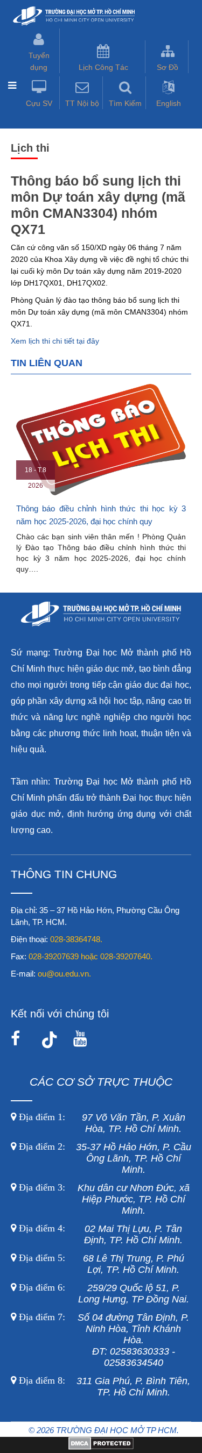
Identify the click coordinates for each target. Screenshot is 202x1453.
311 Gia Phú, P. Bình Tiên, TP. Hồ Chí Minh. (104, 1387)
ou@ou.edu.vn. (64, 973)
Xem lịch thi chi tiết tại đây (55, 341)
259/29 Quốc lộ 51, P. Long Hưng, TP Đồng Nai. (104, 1294)
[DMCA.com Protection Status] (101, 1447)
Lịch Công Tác (103, 67)
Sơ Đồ (167, 67)
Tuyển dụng (39, 61)
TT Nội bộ (82, 103)
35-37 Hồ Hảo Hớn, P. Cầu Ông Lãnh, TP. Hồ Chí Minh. (103, 1158)
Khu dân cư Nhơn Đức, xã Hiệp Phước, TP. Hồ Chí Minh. (103, 1199)
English (168, 103)
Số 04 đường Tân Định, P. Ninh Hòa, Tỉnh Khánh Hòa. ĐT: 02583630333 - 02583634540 (102, 1340)
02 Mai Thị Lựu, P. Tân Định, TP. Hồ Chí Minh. (99, 1234)
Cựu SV (39, 103)
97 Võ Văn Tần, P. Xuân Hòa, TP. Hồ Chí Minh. (100, 1123)
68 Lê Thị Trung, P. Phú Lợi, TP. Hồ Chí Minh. (100, 1264)
